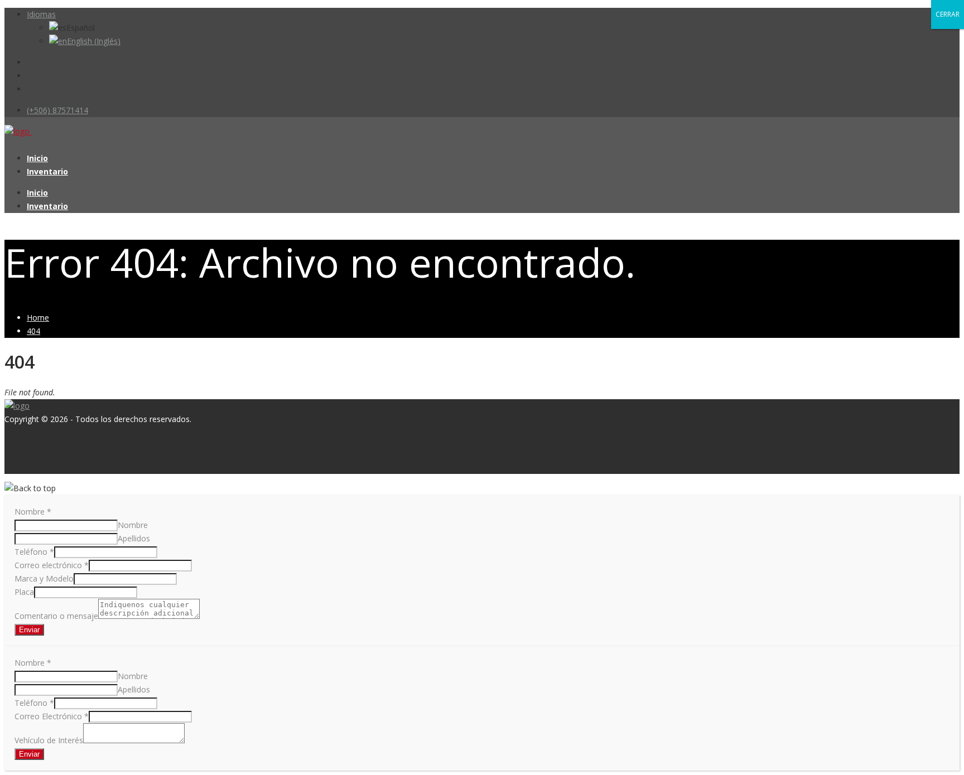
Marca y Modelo (44, 578)
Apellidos (134, 538)
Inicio (37, 158)
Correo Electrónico (52, 716)
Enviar (29, 630)
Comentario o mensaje (56, 616)
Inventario (47, 171)
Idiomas (41, 14)
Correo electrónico (52, 565)
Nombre (33, 511)
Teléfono (34, 551)
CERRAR (948, 14)
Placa (24, 592)
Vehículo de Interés (49, 740)
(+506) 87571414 (57, 110)
